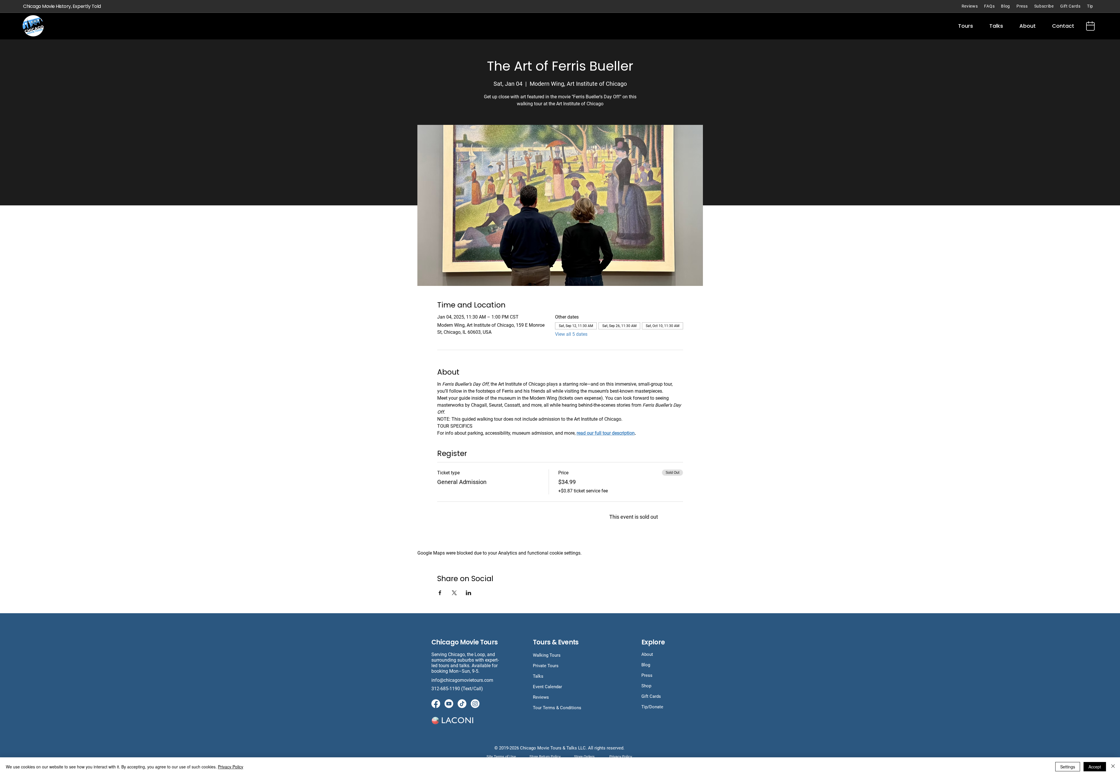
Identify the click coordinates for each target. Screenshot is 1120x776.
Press (646, 675)
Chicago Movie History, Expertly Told (62, 6)
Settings (1067, 767)
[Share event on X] (454, 592)
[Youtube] (448, 703)
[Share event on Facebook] (440, 592)
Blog (645, 664)
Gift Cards (651, 696)
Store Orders (584, 756)
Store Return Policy (545, 756)
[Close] (1113, 766)
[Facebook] (435, 703)
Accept (1094, 767)
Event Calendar (547, 686)
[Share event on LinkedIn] (468, 592)
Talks (538, 676)
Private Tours (546, 665)
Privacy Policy (230, 767)
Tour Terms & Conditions (557, 707)
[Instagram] (475, 703)
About (647, 654)
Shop (646, 685)
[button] (965, 26)
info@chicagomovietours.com (462, 680)
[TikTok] (462, 703)
